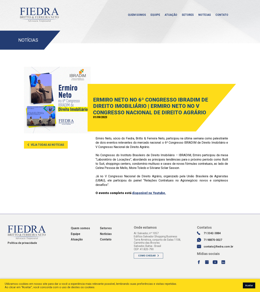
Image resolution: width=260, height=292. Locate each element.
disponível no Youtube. (149, 193)
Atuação (171, 14)
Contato (221, 14)
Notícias (204, 14)
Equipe (155, 14)
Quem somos (137, 14)
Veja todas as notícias (47, 144)
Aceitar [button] (249, 285)
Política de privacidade (22, 242)
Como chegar (147, 255)
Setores (188, 14)
